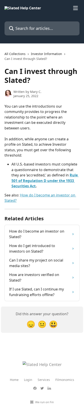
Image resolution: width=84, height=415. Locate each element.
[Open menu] (75, 8)
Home (14, 380)
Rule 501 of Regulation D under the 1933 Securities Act (45, 180)
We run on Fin (44, 402)
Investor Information (46, 54)
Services (44, 380)
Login (28, 380)
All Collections (15, 54)
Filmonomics (64, 380)
